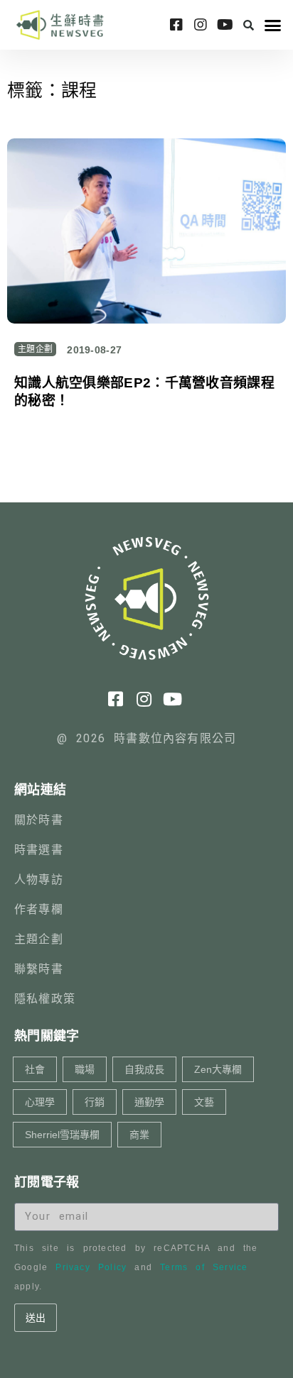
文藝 (204, 1102)
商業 (139, 1134)
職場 (85, 1069)
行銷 (95, 1102)
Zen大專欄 (218, 1069)
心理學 (40, 1102)
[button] (248, 24)
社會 (35, 1069)
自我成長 (144, 1069)
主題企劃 (35, 349)
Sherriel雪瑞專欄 (62, 1134)
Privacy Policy (91, 1267)
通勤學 (149, 1102)
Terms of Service (203, 1267)
